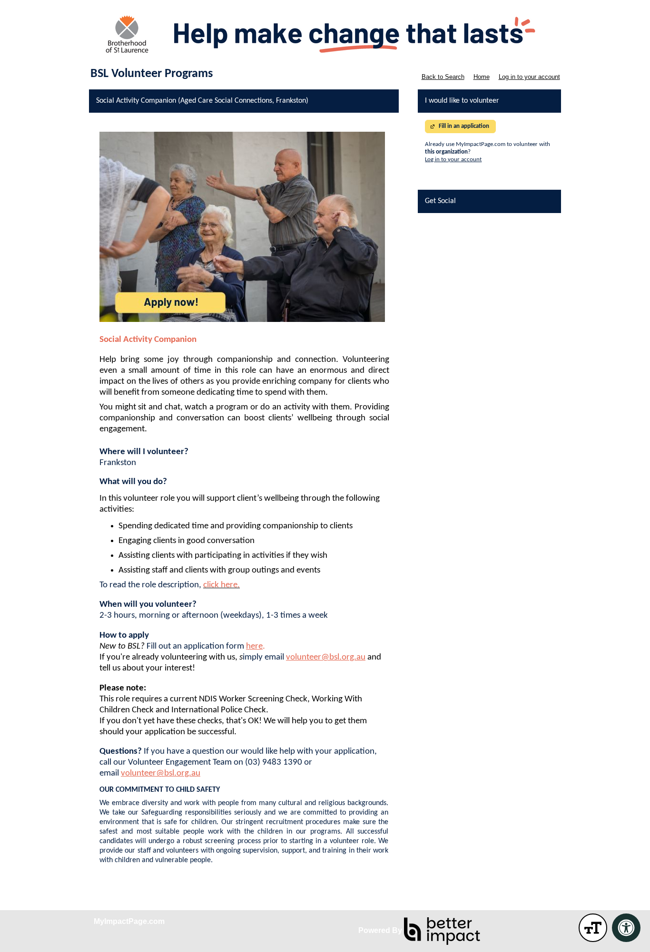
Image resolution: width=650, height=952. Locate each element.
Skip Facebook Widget (453, 224)
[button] (593, 927)
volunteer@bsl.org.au (325, 657)
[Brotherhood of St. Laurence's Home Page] (325, 33)
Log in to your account (529, 76)
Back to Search (443, 76)
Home (481, 76)
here (254, 646)
